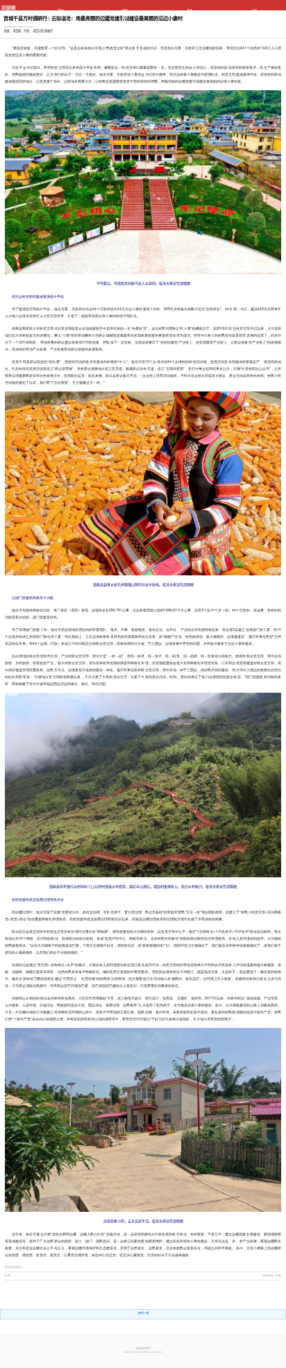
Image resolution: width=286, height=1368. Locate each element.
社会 (60, 17)
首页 (60, 10)
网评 (189, 29)
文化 (254, 10)
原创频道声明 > (14, 1267)
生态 (254, 17)
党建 (125, 17)
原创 (254, 23)
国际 (125, 23)
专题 (60, 29)
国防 (60, 23)
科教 (189, 17)
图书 (189, 23)
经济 (125, 10)
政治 (189, 10)
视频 (125, 29)
